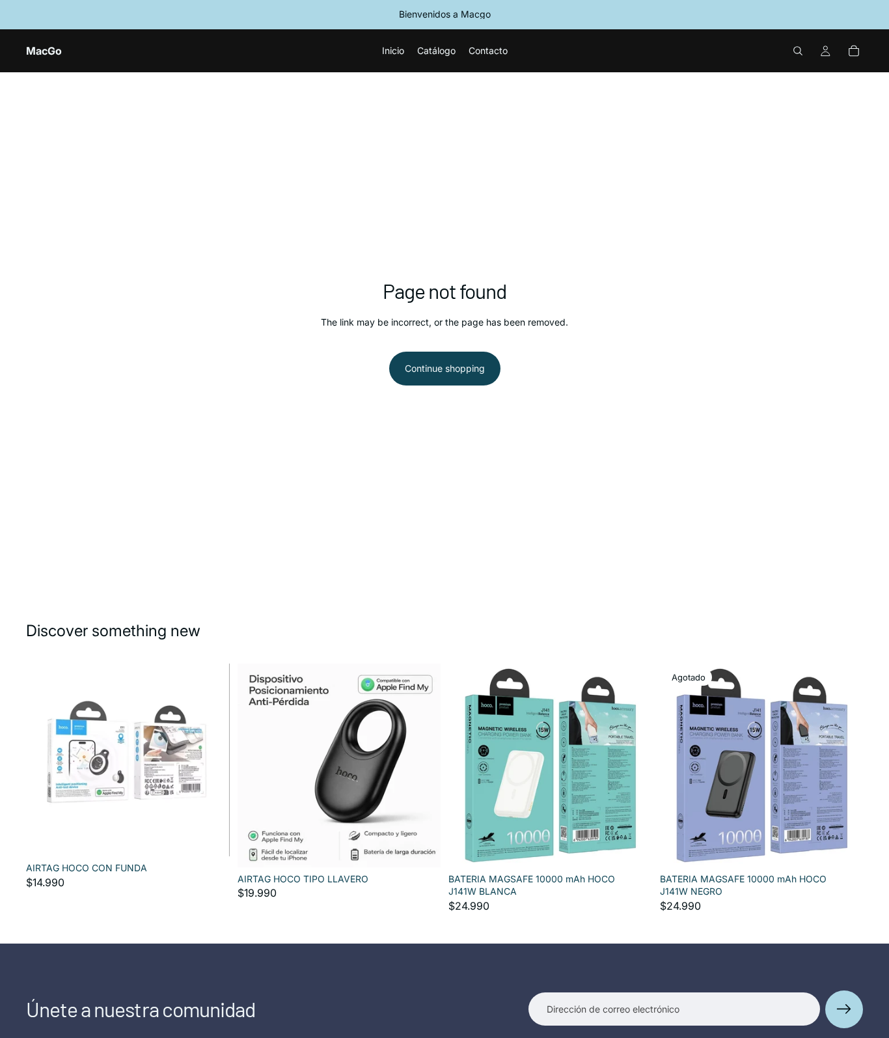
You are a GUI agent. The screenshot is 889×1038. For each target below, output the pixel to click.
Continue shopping (445, 368)
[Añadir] (209, 836)
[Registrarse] (844, 1009)
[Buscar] (798, 50)
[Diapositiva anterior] (467, 765)
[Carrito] (854, 50)
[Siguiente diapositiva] (632, 765)
